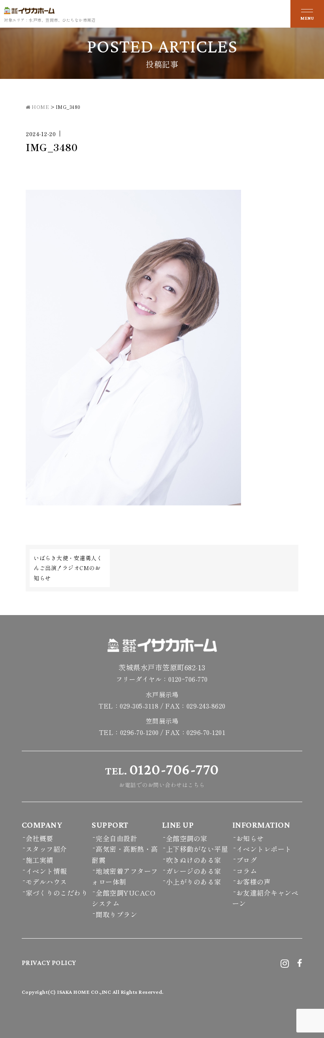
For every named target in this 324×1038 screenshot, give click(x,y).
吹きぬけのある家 (193, 860)
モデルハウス (46, 882)
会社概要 (39, 838)
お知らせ (250, 838)
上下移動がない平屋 (197, 849)
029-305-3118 (139, 706)
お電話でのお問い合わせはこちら (162, 775)
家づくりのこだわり (57, 893)
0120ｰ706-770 (188, 679)
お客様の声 (253, 882)
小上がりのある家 (193, 882)
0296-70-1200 (139, 732)
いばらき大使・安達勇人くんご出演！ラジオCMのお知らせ (68, 568)
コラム (246, 871)
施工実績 (39, 860)
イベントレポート (264, 849)
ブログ (246, 860)
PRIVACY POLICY (49, 963)
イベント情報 (46, 871)
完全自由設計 (116, 838)
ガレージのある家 (193, 871)
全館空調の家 (186, 838)
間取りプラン (116, 914)
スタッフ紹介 (46, 849)
